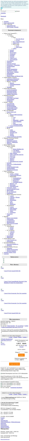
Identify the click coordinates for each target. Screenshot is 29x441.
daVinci (12, 227)
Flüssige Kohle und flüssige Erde (15, 76)
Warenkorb (3, 16)
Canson (12, 196)
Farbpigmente (10, 219)
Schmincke (12, 54)
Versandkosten (4, 420)
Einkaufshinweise (11, 25)
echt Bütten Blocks (17, 182)
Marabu (12, 51)
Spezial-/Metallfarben (12, 69)
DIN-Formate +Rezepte (12, 27)
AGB (2, 419)
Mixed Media (10, 190)
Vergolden (9, 87)
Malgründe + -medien (18, 120)
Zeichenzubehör (11, 168)
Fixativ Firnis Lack (11, 112)
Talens (11, 211)
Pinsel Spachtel (11, 325)
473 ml (17, 40)
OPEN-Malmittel (17, 121)
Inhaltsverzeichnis (5, 427)
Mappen (12, 83)
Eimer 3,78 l (16, 43)
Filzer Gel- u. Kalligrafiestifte (14, 164)
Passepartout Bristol (11, 91)
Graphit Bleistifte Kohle (12, 167)
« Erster (10, 337)
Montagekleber (10, 99)
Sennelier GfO (13, 132)
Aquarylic (9, 62)
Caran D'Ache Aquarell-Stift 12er (12, 313)
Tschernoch (13, 212)
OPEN (14, 48)
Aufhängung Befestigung (13, 79)
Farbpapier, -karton (11, 187)
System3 (12, 56)
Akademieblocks (17, 178)
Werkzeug (9, 143)
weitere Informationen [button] (6, 6)
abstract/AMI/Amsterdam (16, 114)
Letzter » (25, 337)
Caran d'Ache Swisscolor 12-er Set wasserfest (15, 303)
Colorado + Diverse (15, 197)
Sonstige (12, 135)
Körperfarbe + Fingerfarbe (13, 65)
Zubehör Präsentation (12, 94)
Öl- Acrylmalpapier (11, 191)
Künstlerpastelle (11, 105)
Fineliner (9, 165)
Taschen (12, 85)
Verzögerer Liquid (17, 124)
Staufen (12, 134)
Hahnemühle (13, 200)
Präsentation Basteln (12, 92)
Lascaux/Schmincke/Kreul (16, 125)
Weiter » (20, 337)
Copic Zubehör (16, 152)
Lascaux (12, 50)
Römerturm (12, 185)
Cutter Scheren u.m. (12, 240)
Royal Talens (13, 52)
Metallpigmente (10, 222)
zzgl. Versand (23, 346)
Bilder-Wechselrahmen (12, 80)
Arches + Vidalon (14, 174)
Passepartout (10, 241)
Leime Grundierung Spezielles (14, 136)
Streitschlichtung (5, 426)
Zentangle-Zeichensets (12, 169)
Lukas (11, 129)
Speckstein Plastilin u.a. (12, 244)
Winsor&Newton (14, 186)
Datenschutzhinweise (5, 439)
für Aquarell (10, 127)
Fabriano (12, 198)
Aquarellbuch (16, 179)
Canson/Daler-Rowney (15, 175)
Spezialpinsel (10, 236)
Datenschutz (4, 424)
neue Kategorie (13, 59)
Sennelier (12, 55)
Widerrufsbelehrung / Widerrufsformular (10, 422)
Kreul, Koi (12, 156)
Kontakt (3, 418)
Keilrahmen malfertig (12, 140)
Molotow (12, 158)
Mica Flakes (19, 47)
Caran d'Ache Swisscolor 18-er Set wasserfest (15, 293)
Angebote (6, 21)
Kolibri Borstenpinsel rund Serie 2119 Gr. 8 (12, 327)
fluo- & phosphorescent (18, 41)
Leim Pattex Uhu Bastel (12, 98)
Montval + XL (13, 183)
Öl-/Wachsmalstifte (11, 106)
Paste (14, 123)
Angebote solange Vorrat (10, 252)
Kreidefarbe (10, 74)
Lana (11, 201)
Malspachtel (10, 237)
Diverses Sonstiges (11, 251)
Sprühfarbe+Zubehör (12, 70)
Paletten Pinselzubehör (12, 249)
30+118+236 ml (20, 39)
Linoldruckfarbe (11, 66)
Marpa (11, 202)
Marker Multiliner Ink (18, 149)
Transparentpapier (10, 214)
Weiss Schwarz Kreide (12, 223)
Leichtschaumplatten (12, 90)
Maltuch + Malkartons (12, 142)
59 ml (17, 45)
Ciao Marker (16, 150)
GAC (14, 117)
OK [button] (1, 8)
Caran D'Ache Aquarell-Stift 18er (12, 271)
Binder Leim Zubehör (12, 218)
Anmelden (3, 13)
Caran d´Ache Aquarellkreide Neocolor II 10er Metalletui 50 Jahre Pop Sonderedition (15, 282)
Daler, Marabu (13, 153)
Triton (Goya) (13, 58)
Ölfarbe (9, 67)
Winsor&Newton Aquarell (16, 161)
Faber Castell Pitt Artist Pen (16, 154)
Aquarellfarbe (10, 61)
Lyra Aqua (12, 157)
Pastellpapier (10, 193)
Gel (14, 118)
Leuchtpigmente (11, 220)
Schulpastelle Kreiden (12, 107)
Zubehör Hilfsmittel (11, 109)
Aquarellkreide (10, 103)
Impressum (3, 423)
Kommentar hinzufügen (16, 387)
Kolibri (11, 229)
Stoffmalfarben (10, 73)
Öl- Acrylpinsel (19, 325)
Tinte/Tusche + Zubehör (13, 72)
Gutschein (6, 253)
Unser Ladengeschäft (9, 23)
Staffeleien (9, 248)
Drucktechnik (10, 139)
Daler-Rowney (13, 208)
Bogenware (16, 180)
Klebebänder (10, 96)
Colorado (12, 231)
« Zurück (15, 337)
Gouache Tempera (11, 63)
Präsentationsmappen (15, 84)
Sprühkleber (10, 101)
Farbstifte (9, 163)
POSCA (12, 160)
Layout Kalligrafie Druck (13, 189)
